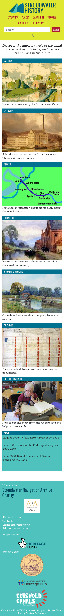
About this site (11, 517)
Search (56, 29)
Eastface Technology (36, 613)
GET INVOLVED (39, 23)
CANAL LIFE (38, 17)
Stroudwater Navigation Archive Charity (27, 492)
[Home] (32, 7)
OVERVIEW (13, 17)
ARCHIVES (23, 23)
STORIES (51, 17)
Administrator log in (15, 528)
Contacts (7, 520)
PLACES (25, 17)
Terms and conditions (16, 524)
